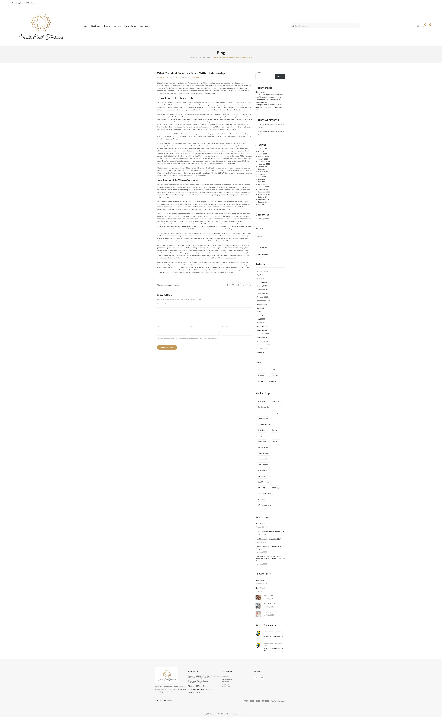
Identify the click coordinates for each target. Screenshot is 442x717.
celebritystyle (263, 407)
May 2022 (261, 179)
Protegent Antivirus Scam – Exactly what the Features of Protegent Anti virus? (270, 107)
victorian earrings (264, 493)
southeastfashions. (218, 714)
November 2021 (264, 194)
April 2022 (262, 182)
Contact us (225, 684)
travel (260, 381)
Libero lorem (268, 596)
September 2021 (264, 199)
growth (261, 370)
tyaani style (275, 488)
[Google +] (244, 284)
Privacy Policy (226, 687)
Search (293, 25)
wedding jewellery (265, 505)
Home (84, 26)
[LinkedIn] (249, 284)
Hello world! (260, 92)
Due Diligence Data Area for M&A (268, 97)
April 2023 (262, 151)
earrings (276, 413)
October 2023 (263, 149)
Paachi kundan (263, 453)
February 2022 (263, 187)
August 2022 (263, 172)
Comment (161, 304)
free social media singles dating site (177, 190)
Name (160, 326)
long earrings (263, 436)
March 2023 (262, 154)
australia (261, 401)
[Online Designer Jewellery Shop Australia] (41, 26)
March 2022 (262, 184)
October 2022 (263, 166)
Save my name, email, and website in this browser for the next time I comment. (189, 339)
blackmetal (275, 401)
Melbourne (262, 442)
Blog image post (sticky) (273, 612)
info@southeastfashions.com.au (200, 689)
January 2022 (263, 189)
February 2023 (263, 156)
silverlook (261, 476)
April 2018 (262, 204)
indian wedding (264, 424)
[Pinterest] (238, 284)
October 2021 (263, 197)
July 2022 (261, 174)
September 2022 (264, 169)
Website (225, 326)
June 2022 (262, 177)
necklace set (263, 447)
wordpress (273, 381)
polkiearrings (263, 465)
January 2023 (263, 159)
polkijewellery (263, 470)
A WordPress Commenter (267, 124)
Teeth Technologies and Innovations (270, 94)
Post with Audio (270, 604)
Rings (107, 26)
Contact (144, 26)
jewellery (261, 430)
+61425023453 (194, 693)
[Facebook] (227, 284)
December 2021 (264, 192)
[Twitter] (233, 284)
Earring (117, 26)
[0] (428, 25)
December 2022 (264, 161)
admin (161, 77)
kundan (274, 430)
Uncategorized (204, 57)
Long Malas (130, 26)
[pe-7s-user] (418, 27)
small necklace (263, 482)
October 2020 (263, 202)
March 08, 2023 (176, 77)
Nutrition (275, 376)
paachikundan (263, 459)
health (272, 370)
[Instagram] (262, 677)
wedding (261, 499)
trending (261, 488)
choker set (262, 413)
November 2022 (264, 164)
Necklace (95, 26)
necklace (276, 442)
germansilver (263, 418)
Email (192, 326)
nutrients (261, 376)
